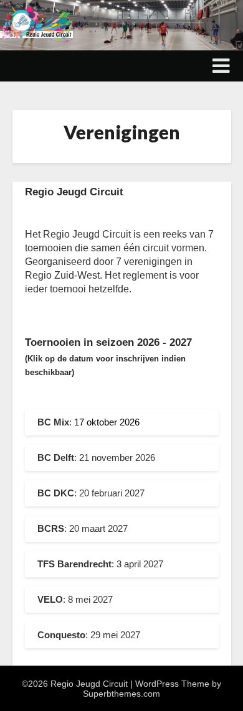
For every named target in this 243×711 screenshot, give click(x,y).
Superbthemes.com (121, 694)
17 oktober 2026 (107, 422)
